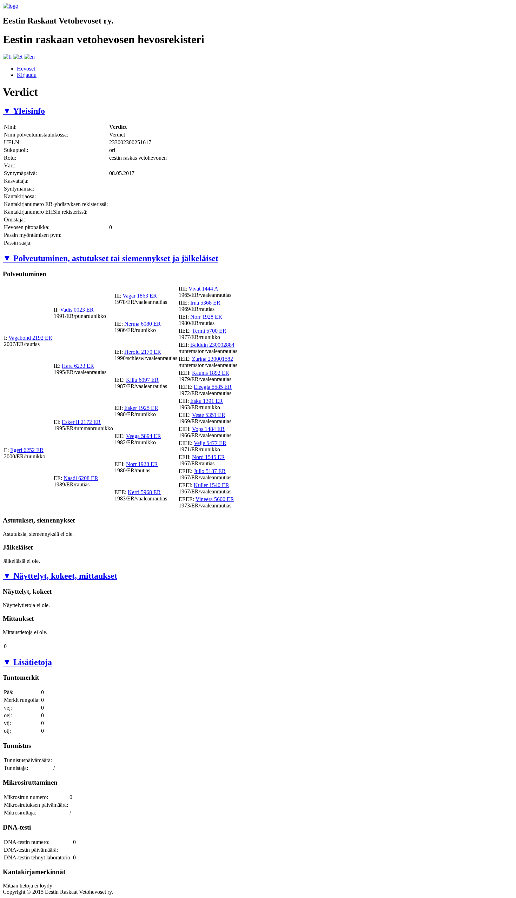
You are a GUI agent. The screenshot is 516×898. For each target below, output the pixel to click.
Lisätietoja (27, 662)
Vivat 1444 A (203, 289)
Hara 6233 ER (78, 366)
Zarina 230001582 (212, 359)
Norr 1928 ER (206, 317)
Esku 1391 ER (206, 401)
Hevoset (26, 69)
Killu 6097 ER (142, 380)
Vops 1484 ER (208, 429)
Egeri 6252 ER (27, 450)
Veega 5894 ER (143, 436)
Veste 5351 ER (208, 415)
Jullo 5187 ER (210, 471)
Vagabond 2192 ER (30, 338)
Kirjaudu (27, 75)
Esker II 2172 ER (81, 422)
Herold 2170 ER (142, 352)
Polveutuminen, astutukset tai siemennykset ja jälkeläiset (110, 258)
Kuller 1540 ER (211, 485)
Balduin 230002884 (212, 345)
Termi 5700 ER (209, 331)
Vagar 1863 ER (140, 296)
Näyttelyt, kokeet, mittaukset (60, 575)
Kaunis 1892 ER (210, 373)
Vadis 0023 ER (77, 310)
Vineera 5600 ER (215, 499)
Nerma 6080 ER (142, 324)
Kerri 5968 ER (144, 492)
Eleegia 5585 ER (213, 387)
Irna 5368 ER (205, 303)
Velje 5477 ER (210, 443)
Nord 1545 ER (208, 457)
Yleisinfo (24, 110)
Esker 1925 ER (141, 408)
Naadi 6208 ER (81, 478)
